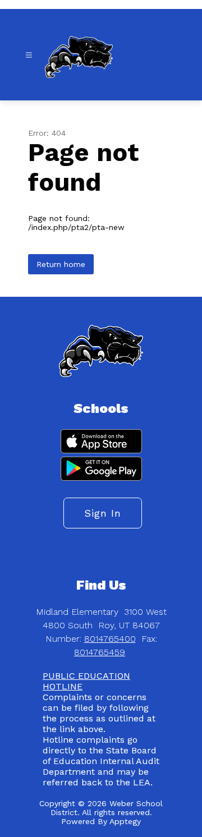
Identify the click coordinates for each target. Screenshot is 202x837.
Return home (60, 264)
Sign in (102, 513)
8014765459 (99, 652)
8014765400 (110, 638)
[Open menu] (28, 55)
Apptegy (125, 821)
